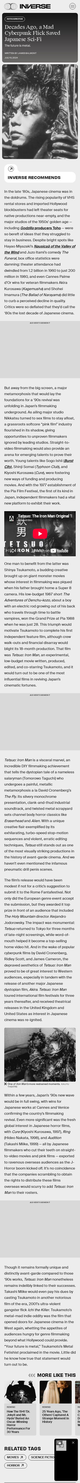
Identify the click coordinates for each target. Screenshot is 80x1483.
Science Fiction (44, 1457)
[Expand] (59, 1442)
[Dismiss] (73, 1442)
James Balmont (27, 53)
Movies (13, 1457)
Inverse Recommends (34, 177)
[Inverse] (35, 6)
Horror (13, 1465)
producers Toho (40, 228)
